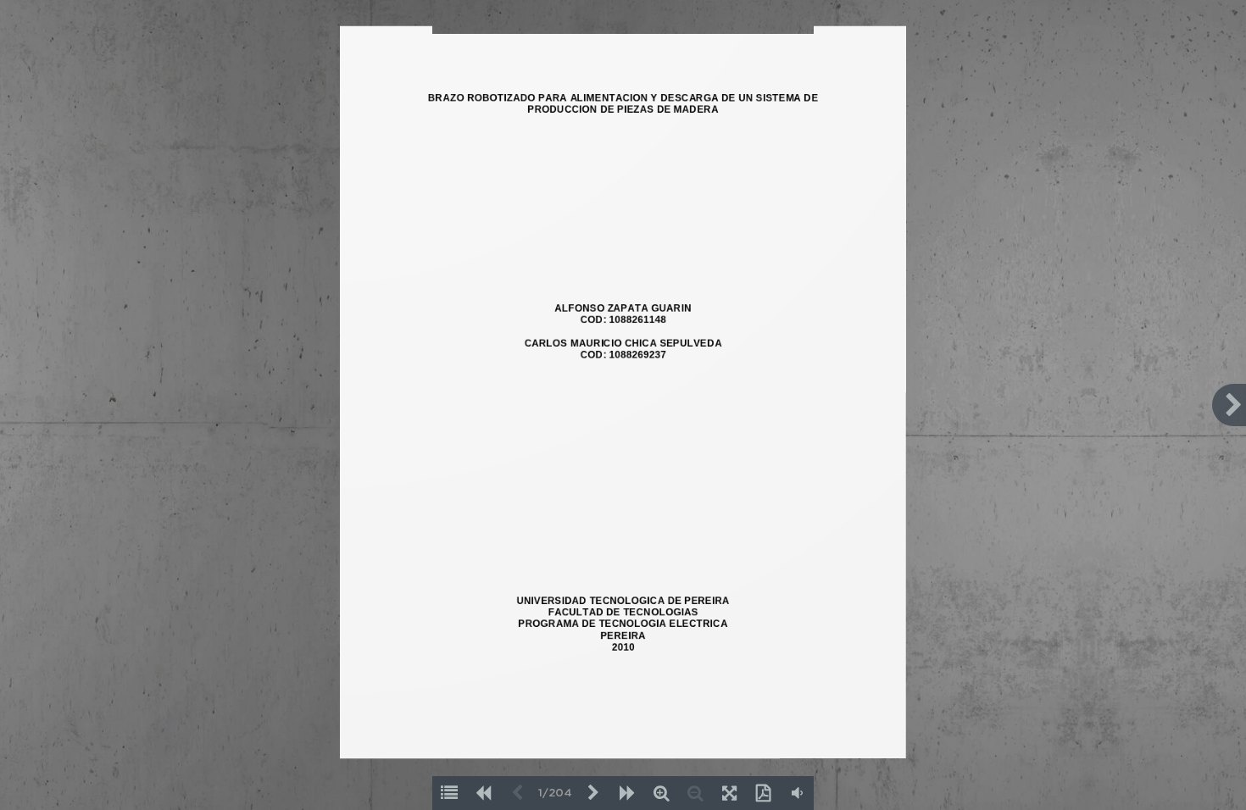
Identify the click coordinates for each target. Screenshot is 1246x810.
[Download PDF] (763, 793)
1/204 (555, 793)
